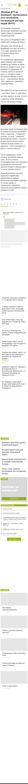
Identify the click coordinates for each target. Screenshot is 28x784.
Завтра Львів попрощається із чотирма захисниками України (14, 461)
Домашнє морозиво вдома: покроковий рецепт (14, 443)
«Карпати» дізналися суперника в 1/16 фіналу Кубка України (14, 299)
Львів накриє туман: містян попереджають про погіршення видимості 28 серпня (14, 343)
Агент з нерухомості (10, 686)
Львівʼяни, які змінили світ (10, 488)
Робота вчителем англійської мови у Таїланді (13, 664)
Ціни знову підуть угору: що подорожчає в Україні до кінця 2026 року (13, 322)
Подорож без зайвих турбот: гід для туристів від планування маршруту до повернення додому (14, 355)
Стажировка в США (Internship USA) (13, 654)
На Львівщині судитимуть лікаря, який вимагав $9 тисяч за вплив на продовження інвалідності (13, 385)
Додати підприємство (14, 539)
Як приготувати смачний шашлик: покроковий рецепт (12, 452)
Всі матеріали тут (14, 498)
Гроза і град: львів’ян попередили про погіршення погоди (14, 471)
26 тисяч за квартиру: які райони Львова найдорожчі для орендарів (14, 333)
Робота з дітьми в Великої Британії (12, 631)
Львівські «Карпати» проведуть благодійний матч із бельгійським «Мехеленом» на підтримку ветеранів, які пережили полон (14, 371)
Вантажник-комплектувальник (9, 609)
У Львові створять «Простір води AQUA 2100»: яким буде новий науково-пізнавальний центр (13, 310)
